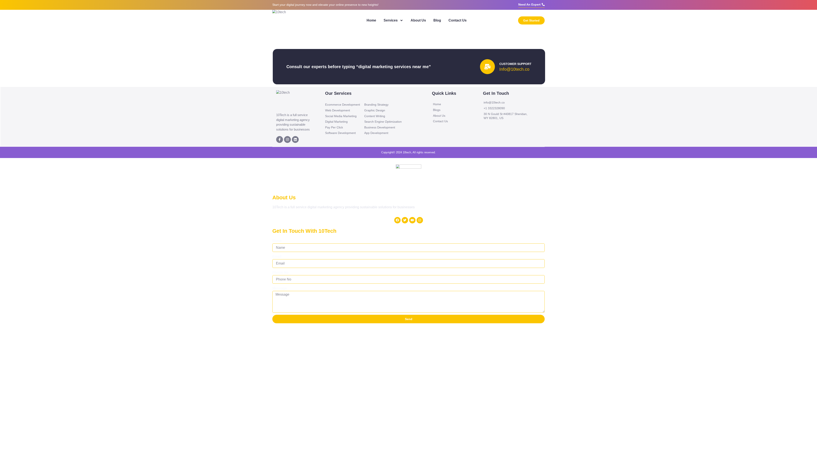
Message (279, 288)
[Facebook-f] (279, 139)
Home (371, 20)
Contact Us (457, 20)
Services (391, 20)
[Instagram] (287, 139)
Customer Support (515, 64)
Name (277, 241)
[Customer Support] (487, 66)
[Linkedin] (295, 139)
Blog (437, 20)
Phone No (280, 272)
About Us (418, 20)
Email (276, 256)
